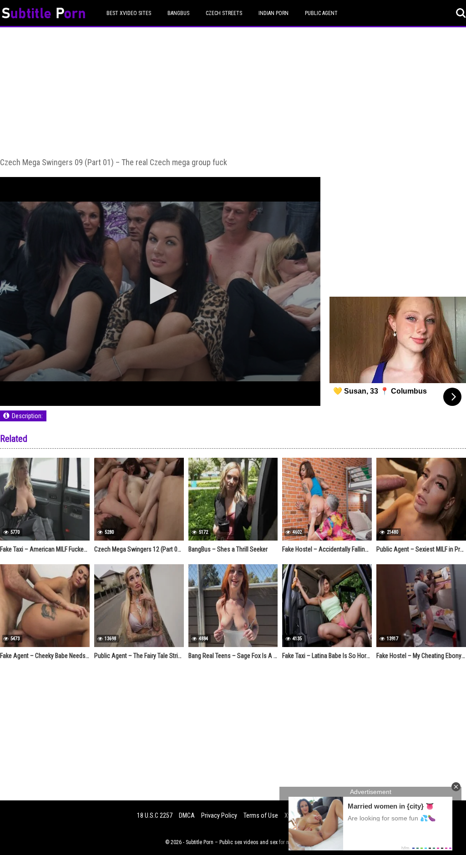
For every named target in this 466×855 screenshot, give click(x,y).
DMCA (187, 815)
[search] (461, 13)
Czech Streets (224, 13)
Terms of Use (260, 815)
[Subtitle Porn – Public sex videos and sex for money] (43, 14)
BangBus (178, 13)
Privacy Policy (219, 815)
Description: (27, 416)
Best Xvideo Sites (128, 13)
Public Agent (321, 13)
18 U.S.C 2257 (154, 815)
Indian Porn (273, 13)
